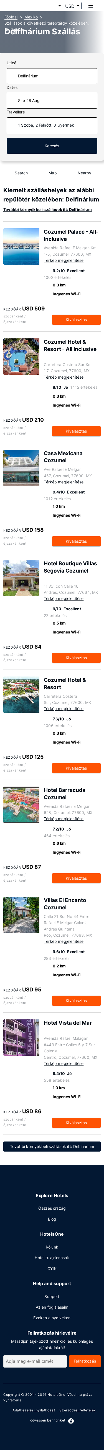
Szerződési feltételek (77, 1410)
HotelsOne (56, 1394)
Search (21, 172)
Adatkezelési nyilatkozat (33, 1410)
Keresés (52, 145)
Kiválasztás (76, 319)
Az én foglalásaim (52, 1307)
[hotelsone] (25, 5)
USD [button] (70, 6)
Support (51, 1296)
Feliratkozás (85, 1361)
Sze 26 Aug (29, 100)
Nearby (85, 172)
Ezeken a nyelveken (51, 1317)
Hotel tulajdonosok (52, 1257)
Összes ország (52, 1208)
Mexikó (31, 17)
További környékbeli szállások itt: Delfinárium (47, 209)
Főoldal (10, 17)
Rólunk (52, 1247)
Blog (52, 1219)
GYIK (52, 1268)
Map (53, 172)
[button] (53, 6)
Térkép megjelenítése (63, 260)
